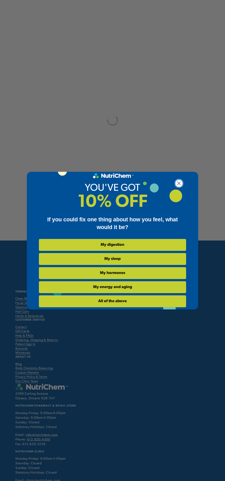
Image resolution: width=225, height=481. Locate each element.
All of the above (112, 301)
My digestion (112, 245)
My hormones (112, 273)
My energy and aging (112, 287)
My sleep (112, 259)
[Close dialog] (179, 183)
